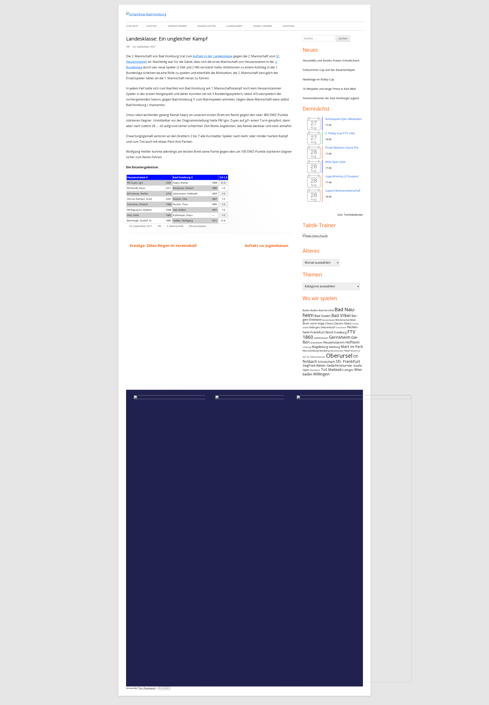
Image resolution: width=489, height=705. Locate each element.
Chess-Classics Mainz (338, 323)
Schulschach (326, 362)
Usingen (348, 370)
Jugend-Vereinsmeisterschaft (342, 190)
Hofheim (352, 342)
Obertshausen (317, 356)
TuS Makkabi (332, 369)
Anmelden (164, 688)
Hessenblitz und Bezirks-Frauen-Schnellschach (331, 60)
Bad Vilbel (341, 315)
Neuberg (324, 350)
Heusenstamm (197, 226)
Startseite (132, 26)
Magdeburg (320, 347)
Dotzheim (341, 327)
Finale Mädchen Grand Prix (342, 147)
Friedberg (340, 332)
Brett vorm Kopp (314, 323)
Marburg (334, 347)
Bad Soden (322, 316)
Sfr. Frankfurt (348, 361)
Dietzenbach (328, 327)
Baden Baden (310, 310)
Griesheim (316, 342)
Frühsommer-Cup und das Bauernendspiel (329, 70)
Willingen (321, 374)
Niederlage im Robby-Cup (318, 79)
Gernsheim (340, 337)
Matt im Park (352, 346)
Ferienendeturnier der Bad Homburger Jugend (331, 98)
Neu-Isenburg (311, 350)
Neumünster (337, 350)
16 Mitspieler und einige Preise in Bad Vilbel (329, 89)
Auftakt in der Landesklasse (212, 56)
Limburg (307, 347)
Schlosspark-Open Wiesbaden (343, 119)
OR (128, 46)
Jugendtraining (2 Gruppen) (342, 176)
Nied (347, 350)
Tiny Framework (146, 688)
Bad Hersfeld (326, 310)
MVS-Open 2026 (335, 162)
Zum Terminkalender (350, 214)
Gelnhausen (321, 338)
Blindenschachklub (345, 320)
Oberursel (339, 355)
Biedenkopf (328, 319)
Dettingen (314, 327)
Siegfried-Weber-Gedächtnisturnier (327, 366)
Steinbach (315, 370)
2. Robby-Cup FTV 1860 (340, 133)
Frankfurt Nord (321, 332)
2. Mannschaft (175, 226)
